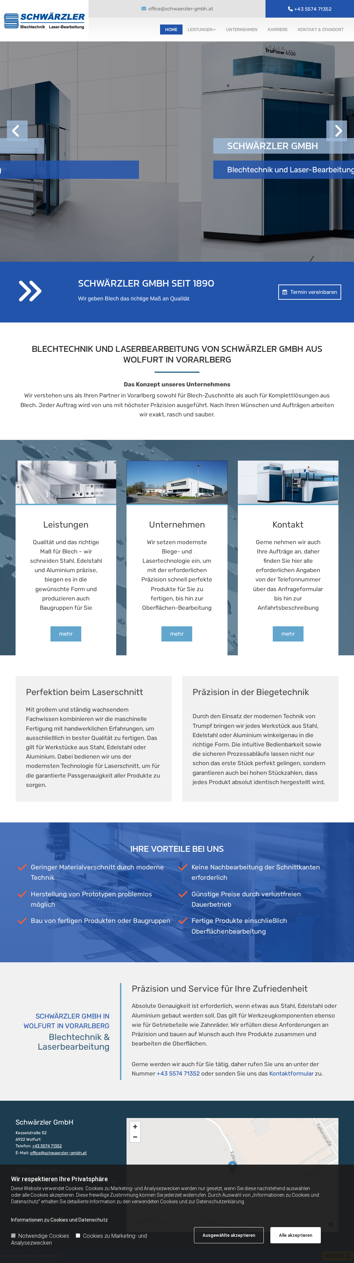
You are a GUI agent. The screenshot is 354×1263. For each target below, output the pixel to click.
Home (171, 29)
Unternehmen (242, 29)
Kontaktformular (291, 1073)
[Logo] (44, 20)
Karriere (278, 29)
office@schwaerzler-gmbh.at (180, 9)
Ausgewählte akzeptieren (229, 1235)
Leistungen (200, 29)
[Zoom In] (135, 1126)
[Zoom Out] (135, 1137)
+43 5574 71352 (313, 9)
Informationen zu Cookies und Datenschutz (59, 1220)
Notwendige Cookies (43, 1236)
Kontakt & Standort (321, 29)
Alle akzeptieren (295, 1235)
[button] (309, 292)
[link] (202, 29)
